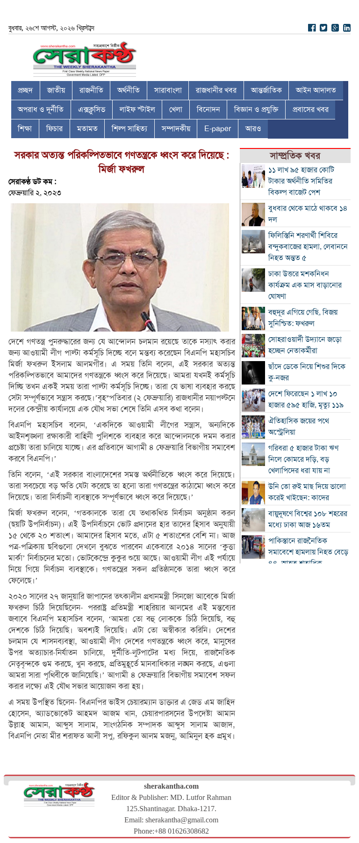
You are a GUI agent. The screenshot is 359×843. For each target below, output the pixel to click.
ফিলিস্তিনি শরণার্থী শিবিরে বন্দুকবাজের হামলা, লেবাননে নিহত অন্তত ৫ (308, 247)
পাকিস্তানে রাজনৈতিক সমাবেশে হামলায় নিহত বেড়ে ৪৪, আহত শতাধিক (308, 552)
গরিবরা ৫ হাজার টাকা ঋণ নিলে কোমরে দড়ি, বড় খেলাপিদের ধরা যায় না (303, 459)
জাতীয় (56, 90)
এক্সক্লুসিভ (91, 109)
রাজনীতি (91, 90)
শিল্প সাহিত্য (129, 128)
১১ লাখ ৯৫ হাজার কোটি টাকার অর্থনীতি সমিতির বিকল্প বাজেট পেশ (301, 181)
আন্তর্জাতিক (266, 90)
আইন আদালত (316, 90)
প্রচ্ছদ (25, 90)
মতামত (87, 128)
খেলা (175, 109)
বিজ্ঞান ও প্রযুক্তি (256, 109)
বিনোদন (208, 109)
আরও (253, 128)
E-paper (217, 128)
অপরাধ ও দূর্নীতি (41, 109)
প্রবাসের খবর (311, 109)
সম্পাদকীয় (176, 128)
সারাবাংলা (168, 90)
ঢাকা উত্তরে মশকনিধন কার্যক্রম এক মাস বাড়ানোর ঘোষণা (305, 285)
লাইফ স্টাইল (137, 109)
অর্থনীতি (128, 90)
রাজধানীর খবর (216, 90)
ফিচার (54, 128)
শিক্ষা (25, 128)
